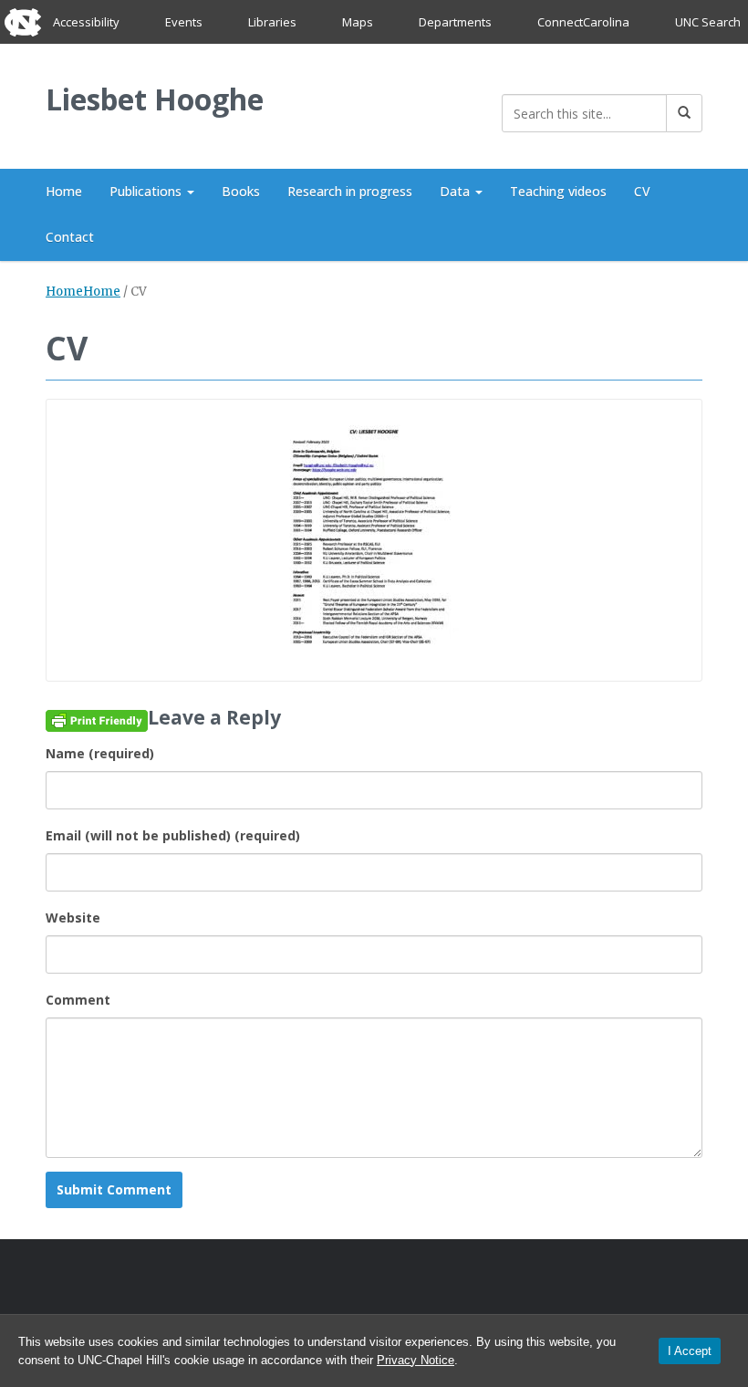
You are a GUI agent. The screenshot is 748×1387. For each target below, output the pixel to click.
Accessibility (86, 22)
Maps (357, 22)
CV (642, 191)
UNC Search (708, 22)
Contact (70, 236)
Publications (147, 191)
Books (241, 191)
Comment (78, 999)
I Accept (690, 1351)
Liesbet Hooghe (155, 99)
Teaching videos (558, 191)
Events (184, 22)
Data (456, 191)
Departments (455, 22)
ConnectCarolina (583, 22)
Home (64, 191)
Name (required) (100, 753)
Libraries (272, 22)
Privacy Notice (415, 1360)
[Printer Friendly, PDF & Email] (97, 720)
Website (73, 917)
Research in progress (349, 191)
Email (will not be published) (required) (173, 835)
